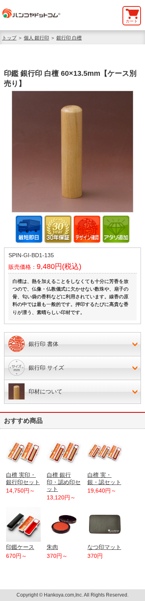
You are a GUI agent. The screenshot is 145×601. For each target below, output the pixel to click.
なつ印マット (104, 547)
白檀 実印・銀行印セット (23, 478)
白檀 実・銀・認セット (104, 478)
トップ (9, 38)
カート (132, 21)
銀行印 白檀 (69, 38)
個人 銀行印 (36, 38)
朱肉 (52, 547)
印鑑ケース (20, 547)
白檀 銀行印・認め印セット (64, 482)
